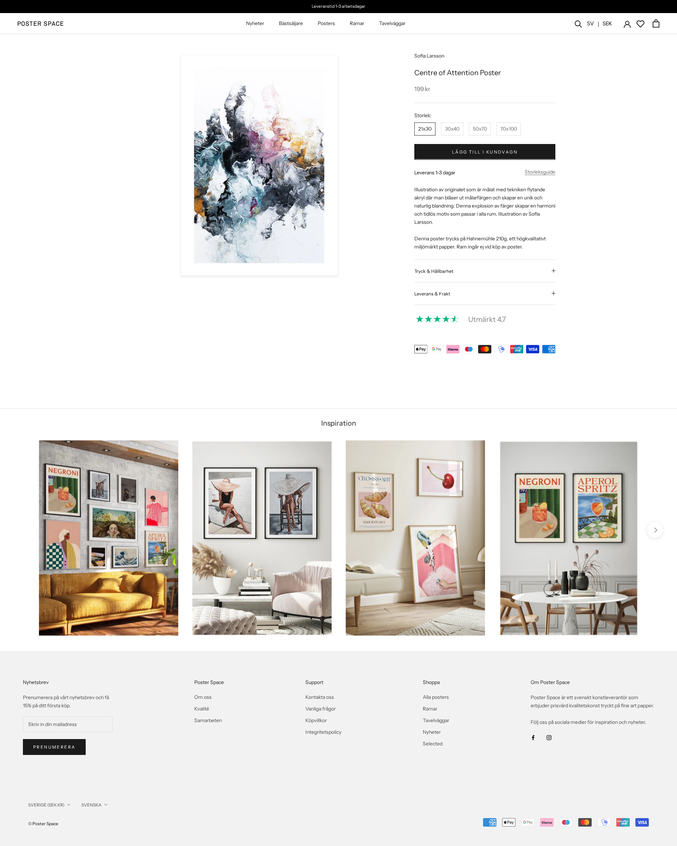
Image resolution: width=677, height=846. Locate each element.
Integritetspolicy (323, 732)
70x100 (508, 128)
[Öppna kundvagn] (656, 23)
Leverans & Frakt (432, 293)
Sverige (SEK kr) (46, 805)
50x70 (480, 128)
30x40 (452, 128)
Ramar (357, 23)
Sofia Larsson (429, 56)
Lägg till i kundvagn (485, 151)
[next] (655, 530)
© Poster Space (43, 823)
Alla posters (436, 697)
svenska (91, 805)
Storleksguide (540, 171)
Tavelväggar (392, 23)
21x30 (425, 128)
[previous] (22, 530)
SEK (607, 23)
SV (590, 23)
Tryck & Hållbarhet (433, 271)
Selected (433, 743)
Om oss (203, 697)
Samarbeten (208, 720)
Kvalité (201, 709)
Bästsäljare (291, 23)
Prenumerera (54, 747)
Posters (326, 23)
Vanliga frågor (320, 709)
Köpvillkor (316, 720)
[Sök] (578, 23)
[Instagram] (549, 737)
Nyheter (255, 23)
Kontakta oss (319, 697)
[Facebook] (533, 737)
